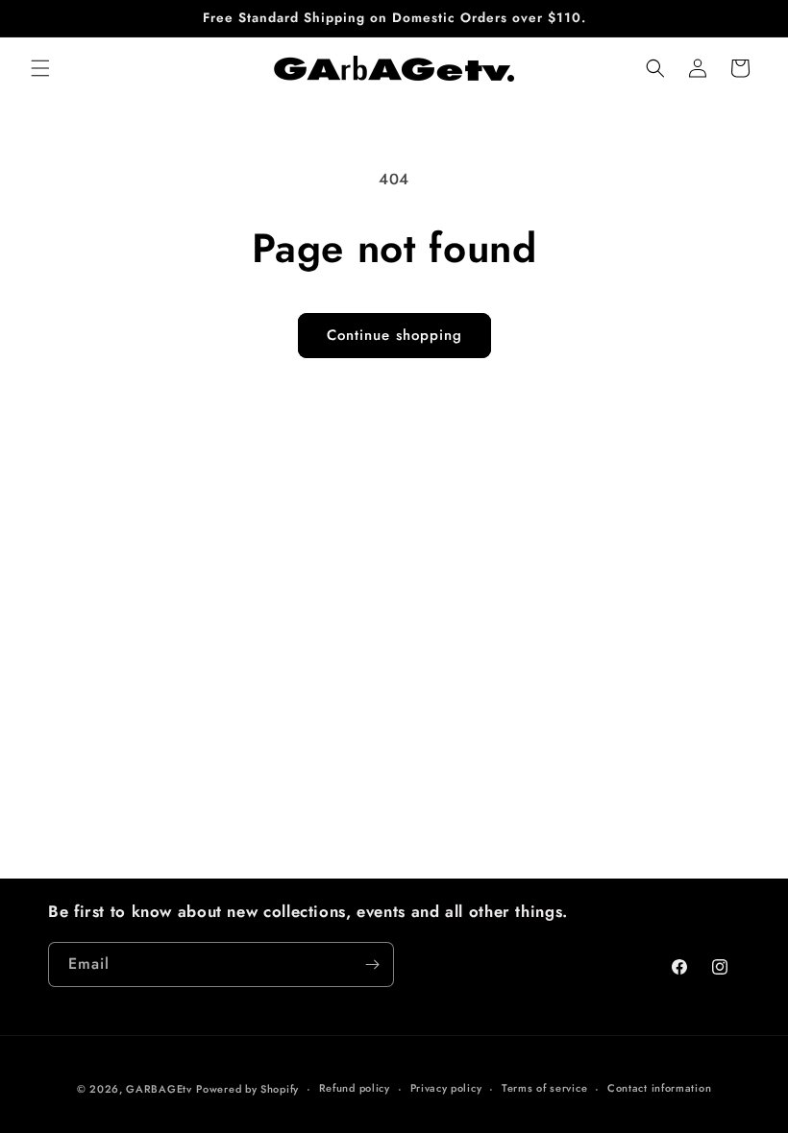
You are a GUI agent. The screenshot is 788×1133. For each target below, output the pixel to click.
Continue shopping (394, 335)
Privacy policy (446, 1088)
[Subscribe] (372, 964)
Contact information (659, 1088)
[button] (40, 68)
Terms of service (544, 1088)
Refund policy (354, 1088)
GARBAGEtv (158, 1089)
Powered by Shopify (247, 1089)
